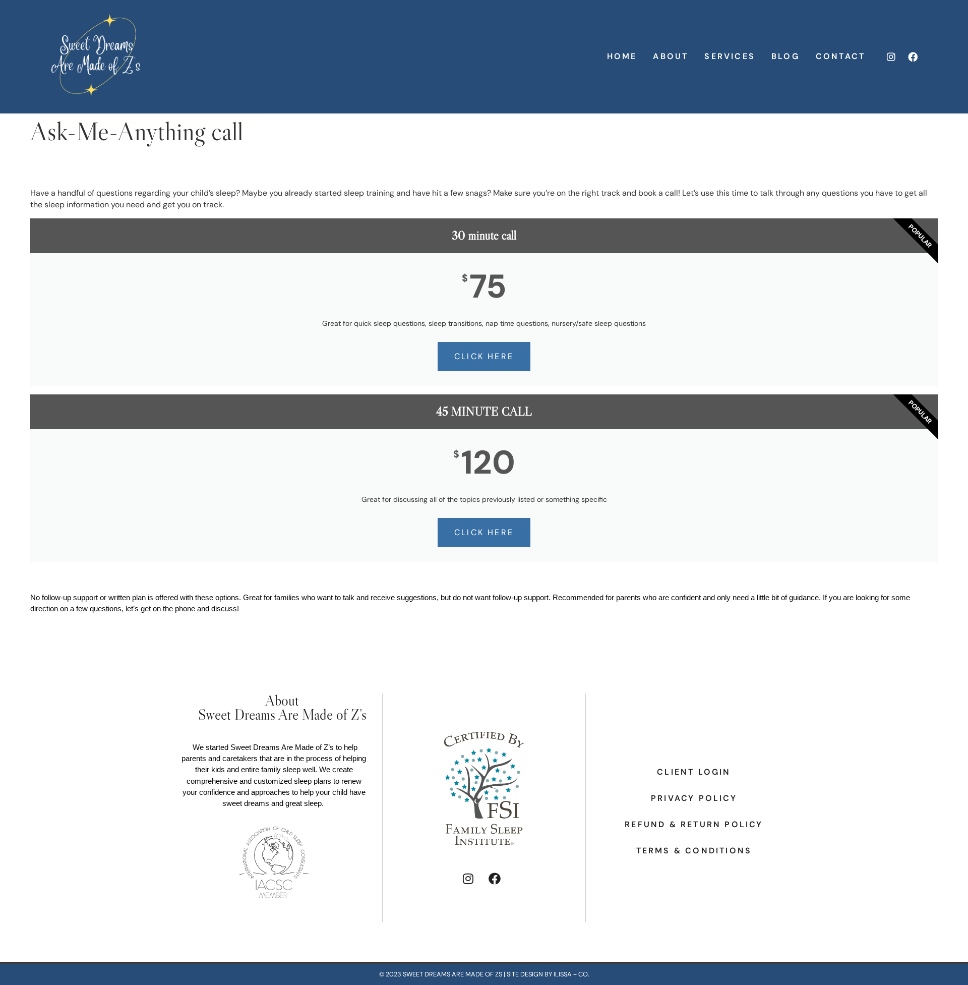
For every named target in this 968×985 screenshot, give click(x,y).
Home (622, 56)
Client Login (694, 772)
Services (729, 56)
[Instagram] (890, 56)
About (670, 56)
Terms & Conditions (694, 851)
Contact (840, 56)
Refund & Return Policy (694, 825)
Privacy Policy (694, 798)
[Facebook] (913, 56)
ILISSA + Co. (571, 974)
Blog (785, 56)
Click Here (484, 356)
